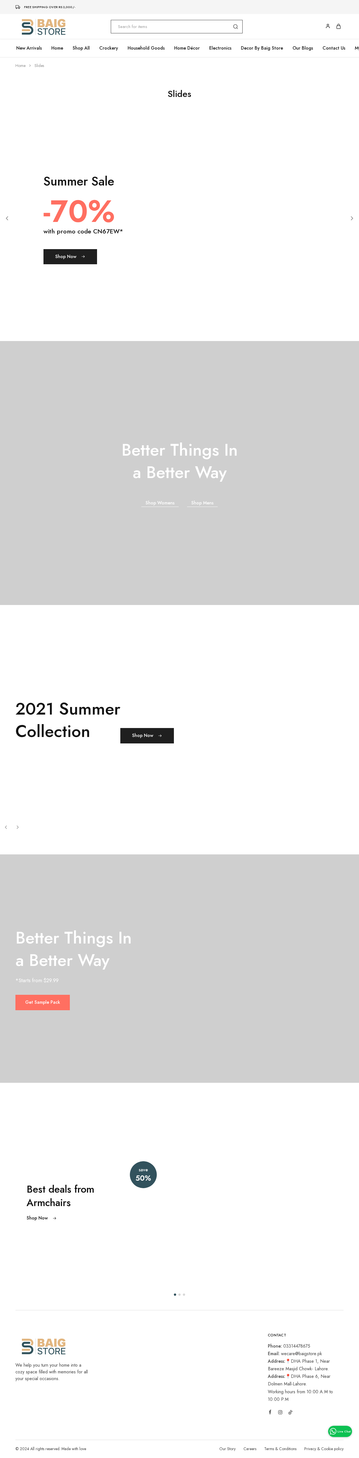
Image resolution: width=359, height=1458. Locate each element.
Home (57, 48)
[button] (7, 218)
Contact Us (334, 48)
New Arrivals (29, 48)
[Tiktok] (290, 1413)
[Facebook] (270, 1413)
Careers (249, 1449)
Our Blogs (303, 48)
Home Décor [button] (187, 48)
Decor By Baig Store (262, 48)
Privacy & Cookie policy (324, 1449)
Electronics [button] (220, 48)
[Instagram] (280, 1413)
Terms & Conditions (280, 1449)
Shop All (81, 48)
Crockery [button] (108, 48)
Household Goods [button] (146, 48)
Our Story (227, 1449)
